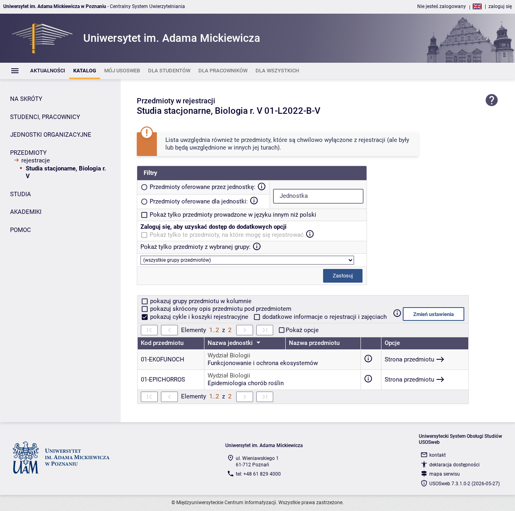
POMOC (20, 230)
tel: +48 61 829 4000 (258, 474)
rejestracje (35, 160)
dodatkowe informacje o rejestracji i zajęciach (324, 316)
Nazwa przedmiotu (314, 343)
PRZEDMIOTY (28, 152)
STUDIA (20, 194)
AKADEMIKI (25, 211)
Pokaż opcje (302, 330)
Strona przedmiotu (409, 359)
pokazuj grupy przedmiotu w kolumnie (199, 301)
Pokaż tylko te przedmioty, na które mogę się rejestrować (227, 234)
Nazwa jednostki (231, 343)
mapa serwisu (444, 474)
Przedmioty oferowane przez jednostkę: (202, 187)
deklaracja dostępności (454, 465)
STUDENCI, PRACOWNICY (45, 117)
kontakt (437, 455)
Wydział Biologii (229, 355)
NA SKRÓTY (26, 99)
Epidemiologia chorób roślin (246, 383)
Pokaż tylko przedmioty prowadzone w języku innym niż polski (233, 214)
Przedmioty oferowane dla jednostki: (198, 201)
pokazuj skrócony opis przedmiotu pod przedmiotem (219, 308)
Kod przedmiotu (162, 343)
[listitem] (47, 71)
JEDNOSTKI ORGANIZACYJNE (50, 134)
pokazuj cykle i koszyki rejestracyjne (199, 316)
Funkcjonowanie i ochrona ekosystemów (263, 363)
